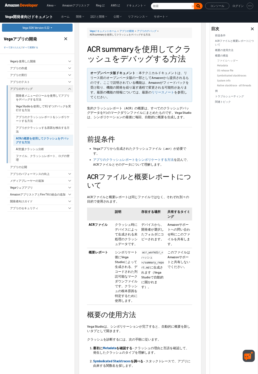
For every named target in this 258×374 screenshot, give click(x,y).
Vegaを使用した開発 (23, 61)
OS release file (225, 70)
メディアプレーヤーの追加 (27, 180)
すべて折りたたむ (12, 47)
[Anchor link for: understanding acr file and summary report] (104, 184)
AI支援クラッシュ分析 (30, 149)
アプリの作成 (18, 68)
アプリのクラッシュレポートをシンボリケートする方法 (43, 118)
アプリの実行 (18, 75)
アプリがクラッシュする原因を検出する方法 (43, 129)
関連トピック (223, 101)
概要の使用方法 (224, 50)
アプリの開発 (127, 30)
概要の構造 (221, 55)
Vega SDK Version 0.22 (36, 27)
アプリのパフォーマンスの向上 (30, 174)
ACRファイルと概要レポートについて (234, 42)
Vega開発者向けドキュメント (29, 17)
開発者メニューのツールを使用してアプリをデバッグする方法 (43, 97)
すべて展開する (30, 47)
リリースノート (163, 92)
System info (224, 80)
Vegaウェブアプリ (21, 187)
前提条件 (220, 35)
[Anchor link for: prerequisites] (118, 138)
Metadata (109, 348)
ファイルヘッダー (227, 60)
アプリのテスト (20, 82)
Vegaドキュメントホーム (103, 30)
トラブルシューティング (229, 96)
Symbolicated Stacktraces (112, 361)
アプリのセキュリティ (24, 208)
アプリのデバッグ (21, 88)
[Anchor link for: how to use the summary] (139, 314)
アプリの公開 (18, 167)
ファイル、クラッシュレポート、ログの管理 (43, 157)
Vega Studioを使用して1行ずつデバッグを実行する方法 (43, 108)
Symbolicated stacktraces (231, 75)
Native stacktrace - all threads (234, 85)
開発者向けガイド (21, 201)
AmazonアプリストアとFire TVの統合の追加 (38, 194)
